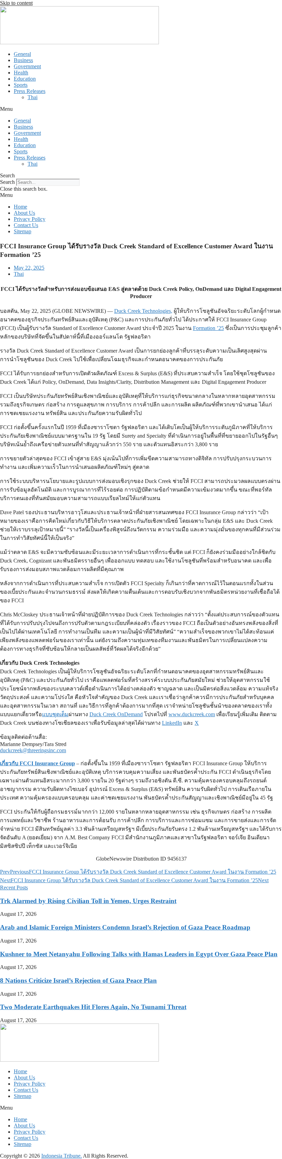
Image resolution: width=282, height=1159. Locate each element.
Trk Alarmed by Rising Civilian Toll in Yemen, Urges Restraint (88, 900)
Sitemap (22, 231)
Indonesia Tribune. (61, 1156)
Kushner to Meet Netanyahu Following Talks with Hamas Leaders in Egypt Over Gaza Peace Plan (139, 954)
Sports (21, 85)
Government (27, 66)
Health (21, 72)
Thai (32, 97)
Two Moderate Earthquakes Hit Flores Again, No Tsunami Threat (93, 1006)
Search (7, 182)
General (22, 54)
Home (20, 207)
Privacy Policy (29, 219)
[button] (141, 109)
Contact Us (26, 225)
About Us (24, 213)
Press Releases (29, 91)
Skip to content (16, 3)
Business (23, 60)
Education (25, 79)
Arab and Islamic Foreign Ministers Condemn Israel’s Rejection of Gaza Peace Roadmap (125, 927)
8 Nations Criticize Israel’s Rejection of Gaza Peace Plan (78, 980)
